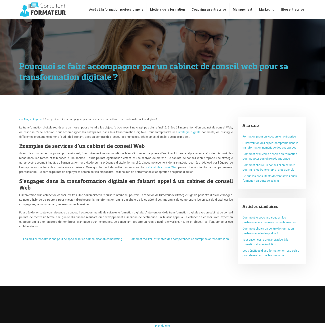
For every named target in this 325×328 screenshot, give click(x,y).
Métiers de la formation (167, 9)
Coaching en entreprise (209, 9)
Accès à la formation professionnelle (116, 9)
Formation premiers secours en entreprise (269, 136)
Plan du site (162, 325)
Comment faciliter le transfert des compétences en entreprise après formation (179, 239)
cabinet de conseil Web (161, 167)
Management (242, 9)
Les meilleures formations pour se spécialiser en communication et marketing (72, 239)
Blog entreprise (292, 9)
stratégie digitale (189, 132)
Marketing (266, 9)
